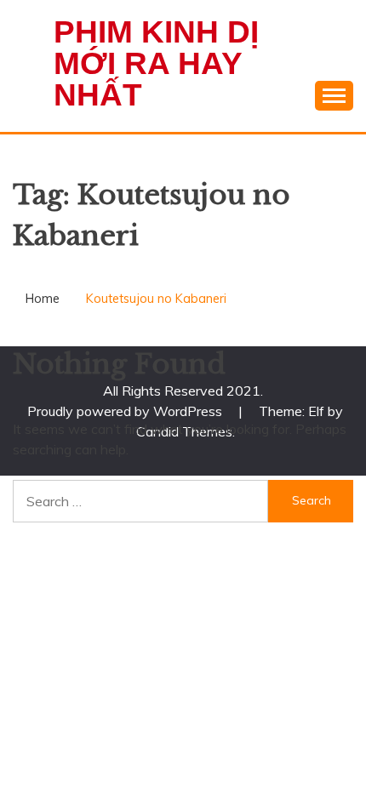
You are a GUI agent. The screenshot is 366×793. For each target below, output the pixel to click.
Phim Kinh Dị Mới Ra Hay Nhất (156, 63)
